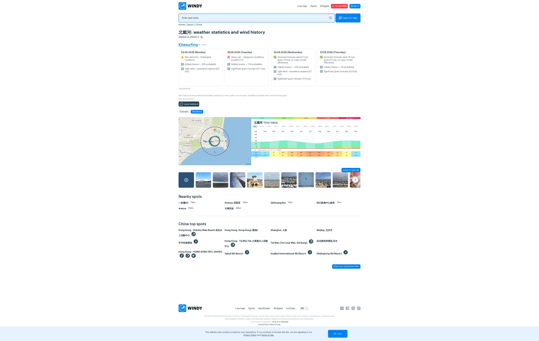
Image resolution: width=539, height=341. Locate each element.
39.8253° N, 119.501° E (189, 37)
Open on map (349, 18)
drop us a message (280, 322)
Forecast (184, 112)
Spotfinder (264, 308)
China (199, 25)
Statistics (197, 112)
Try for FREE (341, 6)
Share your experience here (346, 266)
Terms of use (275, 324)
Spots (313, 6)
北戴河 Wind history (266, 122)
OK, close (338, 334)
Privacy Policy (263, 324)
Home (182, 25)
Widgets (324, 6)
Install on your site (351, 170)
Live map (302, 6)
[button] (201, 37)
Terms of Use (267, 335)
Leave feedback (191, 104)
